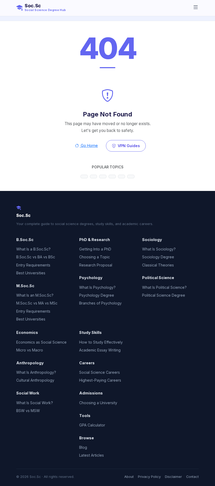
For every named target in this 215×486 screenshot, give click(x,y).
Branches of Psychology (100, 303)
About (129, 477)
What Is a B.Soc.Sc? (33, 249)
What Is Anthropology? (36, 372)
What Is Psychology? (97, 287)
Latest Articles (91, 455)
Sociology (152, 239)
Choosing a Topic (94, 257)
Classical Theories (158, 265)
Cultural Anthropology (35, 380)
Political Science (158, 277)
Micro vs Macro (29, 350)
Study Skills (90, 332)
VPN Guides (128, 145)
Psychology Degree (96, 295)
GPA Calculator (92, 425)
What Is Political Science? (164, 287)
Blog (83, 447)
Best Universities (30, 273)
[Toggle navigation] (196, 7)
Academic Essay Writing (100, 350)
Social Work (27, 393)
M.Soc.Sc (25, 286)
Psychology (91, 277)
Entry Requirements (33, 265)
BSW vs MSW (28, 410)
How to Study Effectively (101, 342)
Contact (192, 477)
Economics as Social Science (41, 342)
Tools (84, 415)
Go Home (89, 145)
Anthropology (30, 363)
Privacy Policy (149, 477)
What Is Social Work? (34, 402)
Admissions (91, 393)
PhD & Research (94, 239)
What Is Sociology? (159, 249)
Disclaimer (173, 477)
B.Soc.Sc (25, 239)
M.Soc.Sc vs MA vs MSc (36, 303)
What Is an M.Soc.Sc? (34, 295)
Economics (27, 332)
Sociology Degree (158, 257)
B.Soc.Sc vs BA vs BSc (35, 257)
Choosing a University (98, 402)
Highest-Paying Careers (100, 380)
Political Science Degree (163, 295)
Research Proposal (95, 265)
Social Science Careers (99, 372)
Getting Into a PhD (95, 249)
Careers (87, 363)
